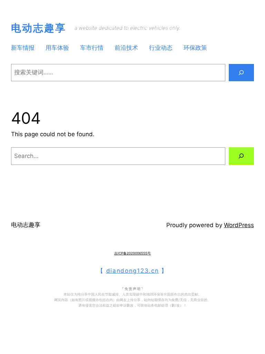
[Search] (241, 73)
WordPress (239, 225)
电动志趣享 (38, 28)
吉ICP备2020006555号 (132, 253)
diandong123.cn (132, 270)
